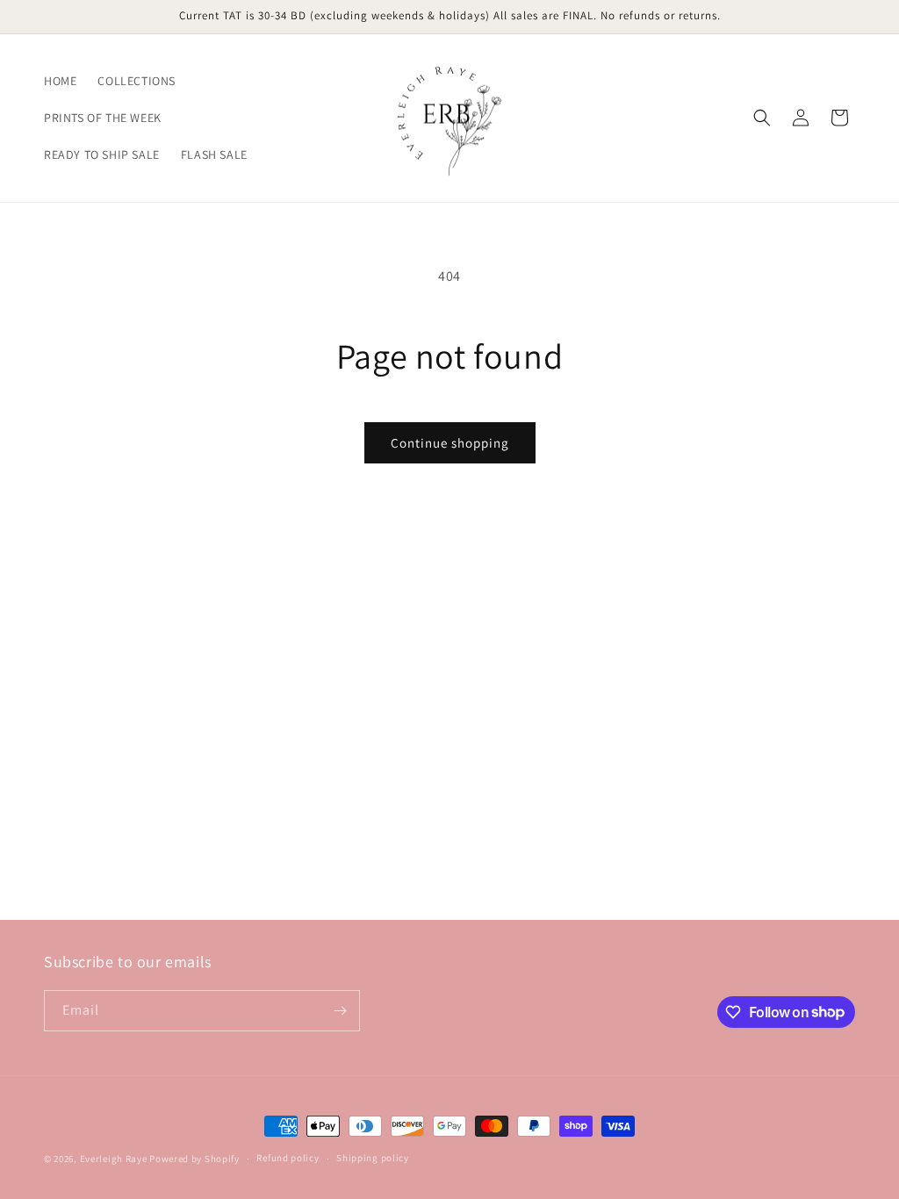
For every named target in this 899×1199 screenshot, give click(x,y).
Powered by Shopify (194, 1158)
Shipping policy (372, 1158)
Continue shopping (450, 442)
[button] (762, 117)
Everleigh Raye (113, 1158)
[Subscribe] (339, 1010)
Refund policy (287, 1158)
